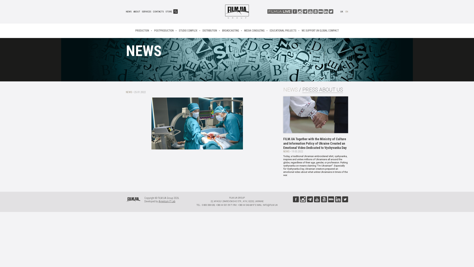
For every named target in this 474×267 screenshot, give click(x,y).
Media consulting (254, 30)
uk (341, 11)
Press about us (322, 90)
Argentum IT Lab (166, 201)
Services (146, 11)
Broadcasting (230, 30)
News (129, 11)
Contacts (158, 11)
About (136, 11)
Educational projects (283, 30)
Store (169, 11)
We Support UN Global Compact (320, 30)
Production (142, 30)
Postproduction (164, 30)
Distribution (210, 30)
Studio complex (188, 30)
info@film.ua (270, 205)
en (347, 11)
